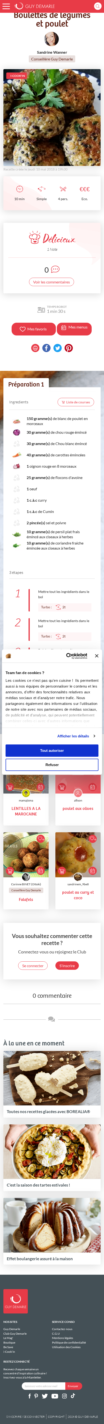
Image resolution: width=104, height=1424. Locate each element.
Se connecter (33, 965)
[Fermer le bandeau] (96, 656)
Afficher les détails (73, 736)
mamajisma (26, 800)
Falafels (26, 900)
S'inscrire (67, 965)
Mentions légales (62, 1338)
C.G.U (56, 1333)
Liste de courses (78, 402)
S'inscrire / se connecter (25, 1416)
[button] (6, 6)
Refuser (52, 765)
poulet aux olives (78, 809)
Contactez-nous (62, 1329)
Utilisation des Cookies (66, 1347)
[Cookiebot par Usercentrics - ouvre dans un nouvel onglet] (66, 656)
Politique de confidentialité (69, 1342)
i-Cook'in (9, 1351)
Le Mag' (8, 1338)
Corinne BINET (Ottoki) (26, 884)
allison (78, 800)
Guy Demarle (11, 1329)
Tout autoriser (52, 750)
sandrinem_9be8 (78, 884)
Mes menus (78, 327)
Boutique (9, 1342)
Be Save (8, 1347)
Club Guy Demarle (15, 1333)
